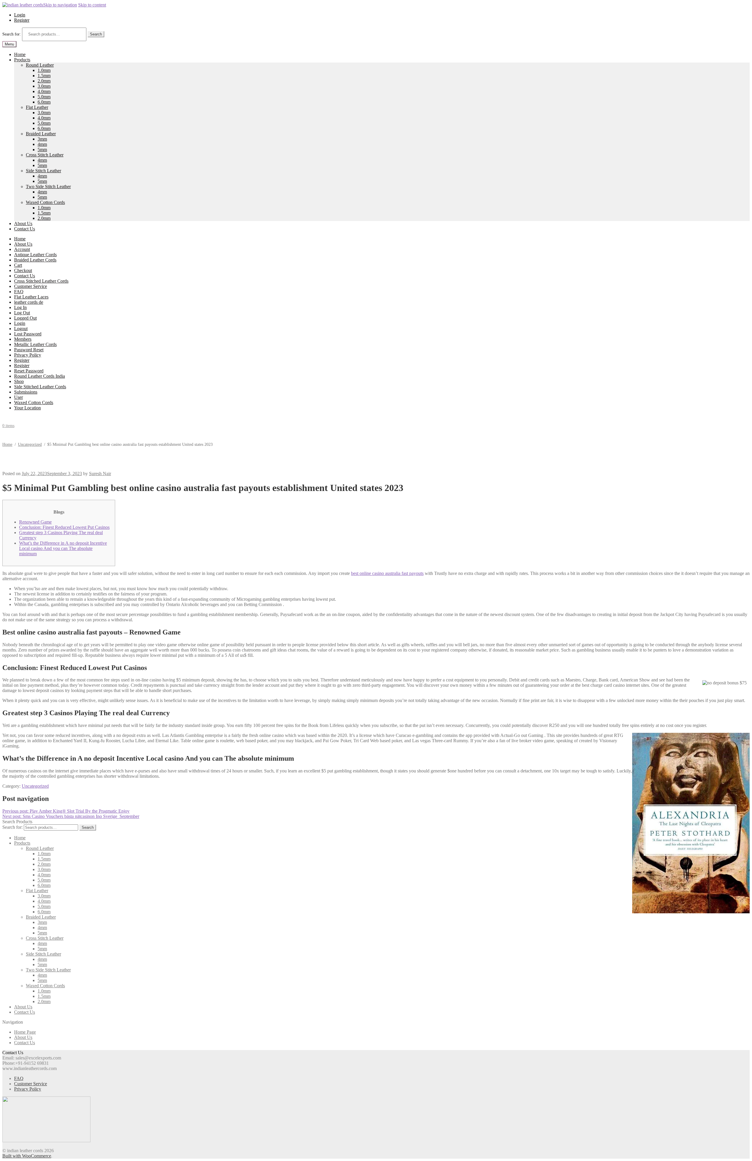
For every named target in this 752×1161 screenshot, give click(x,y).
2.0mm (44, 80)
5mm (42, 149)
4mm (42, 144)
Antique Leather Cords (35, 254)
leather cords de (28, 302)
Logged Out (25, 317)
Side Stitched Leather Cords (40, 386)
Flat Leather (37, 107)
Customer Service (30, 286)
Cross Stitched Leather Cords (41, 281)
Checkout (23, 270)
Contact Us (24, 228)
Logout (21, 328)
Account (22, 249)
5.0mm (44, 96)
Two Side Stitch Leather (48, 186)
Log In (20, 307)
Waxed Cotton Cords (45, 202)
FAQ (19, 291)
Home (20, 54)
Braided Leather (41, 133)
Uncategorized (30, 444)
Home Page (25, 1032)
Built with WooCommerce (26, 1155)
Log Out (22, 312)
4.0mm (44, 91)
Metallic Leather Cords (35, 344)
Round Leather (40, 65)
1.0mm (44, 70)
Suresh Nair (100, 473)
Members (22, 339)
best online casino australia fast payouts (387, 573)
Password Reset (28, 349)
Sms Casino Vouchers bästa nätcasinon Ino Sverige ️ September (70, 816)
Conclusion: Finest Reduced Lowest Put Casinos (64, 527)
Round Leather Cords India (39, 376)
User (18, 397)
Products (22, 59)
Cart (18, 265)
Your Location (27, 407)
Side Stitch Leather (43, 170)
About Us (23, 223)
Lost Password (27, 333)
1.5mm (44, 75)
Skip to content (92, 4)
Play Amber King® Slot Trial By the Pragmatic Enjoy (66, 811)
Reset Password (28, 370)
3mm (42, 138)
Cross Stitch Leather (44, 154)
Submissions (25, 391)
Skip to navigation (60, 4)
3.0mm (44, 86)
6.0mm (44, 101)
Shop (19, 381)
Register (21, 20)
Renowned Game (35, 521)
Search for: (11, 34)
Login (19, 14)
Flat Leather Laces (31, 296)
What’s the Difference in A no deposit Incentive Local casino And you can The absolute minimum (63, 548)
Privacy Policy (27, 354)
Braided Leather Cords (35, 259)
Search (96, 34)
